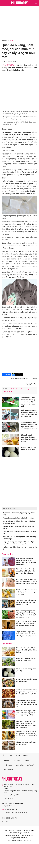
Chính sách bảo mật (25, 840)
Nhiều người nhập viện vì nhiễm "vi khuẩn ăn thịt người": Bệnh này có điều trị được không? (26, 561)
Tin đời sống (8, 770)
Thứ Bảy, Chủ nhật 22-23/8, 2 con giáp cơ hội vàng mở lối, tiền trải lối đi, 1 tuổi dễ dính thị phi (26, 735)
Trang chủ (4, 40)
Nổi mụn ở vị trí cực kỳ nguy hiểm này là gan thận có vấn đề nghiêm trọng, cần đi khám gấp (26, 581)
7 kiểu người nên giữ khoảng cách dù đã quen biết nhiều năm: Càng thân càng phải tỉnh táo (26, 703)
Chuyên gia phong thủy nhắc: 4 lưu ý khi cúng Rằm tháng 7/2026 (19, 522)
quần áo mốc (13, 389)
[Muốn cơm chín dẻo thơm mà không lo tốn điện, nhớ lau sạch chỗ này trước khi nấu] (10, 427)
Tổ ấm (11, 40)
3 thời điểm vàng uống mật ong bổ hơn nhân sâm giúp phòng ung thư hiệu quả (25, 571)
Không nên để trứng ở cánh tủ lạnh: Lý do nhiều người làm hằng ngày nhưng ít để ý (26, 713)
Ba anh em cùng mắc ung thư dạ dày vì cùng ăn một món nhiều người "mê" (26, 602)
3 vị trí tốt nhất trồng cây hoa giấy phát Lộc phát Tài (19, 532)
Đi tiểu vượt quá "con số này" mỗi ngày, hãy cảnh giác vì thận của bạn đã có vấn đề (26, 623)
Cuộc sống (20, 765)
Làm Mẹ (25, 755)
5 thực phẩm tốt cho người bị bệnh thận (28, 449)
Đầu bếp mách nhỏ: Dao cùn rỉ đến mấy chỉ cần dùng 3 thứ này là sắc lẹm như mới (28, 402)
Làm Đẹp (7, 760)
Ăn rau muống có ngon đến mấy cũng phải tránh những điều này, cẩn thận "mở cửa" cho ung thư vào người (26, 614)
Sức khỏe (17, 760)
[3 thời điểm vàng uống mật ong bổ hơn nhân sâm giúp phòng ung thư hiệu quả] (8, 572)
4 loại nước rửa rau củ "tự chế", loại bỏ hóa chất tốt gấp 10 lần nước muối (19, 123)
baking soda (8, 391)
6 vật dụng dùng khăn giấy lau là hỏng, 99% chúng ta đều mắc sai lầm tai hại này (29, 413)
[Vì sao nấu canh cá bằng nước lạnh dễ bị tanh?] (8, 682)
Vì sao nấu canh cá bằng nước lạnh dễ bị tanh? (19, 518)
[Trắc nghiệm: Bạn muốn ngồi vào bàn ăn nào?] (8, 745)
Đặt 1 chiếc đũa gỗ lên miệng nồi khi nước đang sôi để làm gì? (19, 538)
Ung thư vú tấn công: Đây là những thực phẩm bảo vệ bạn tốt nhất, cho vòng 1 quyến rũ (26, 634)
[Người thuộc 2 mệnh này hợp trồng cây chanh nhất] (8, 661)
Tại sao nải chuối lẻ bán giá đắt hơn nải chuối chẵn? (18, 527)
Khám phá (30, 765)
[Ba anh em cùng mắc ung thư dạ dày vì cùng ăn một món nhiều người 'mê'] (8, 603)
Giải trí (26, 760)
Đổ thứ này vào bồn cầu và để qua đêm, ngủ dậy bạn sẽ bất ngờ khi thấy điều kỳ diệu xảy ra (20, 113)
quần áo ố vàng (24, 389)
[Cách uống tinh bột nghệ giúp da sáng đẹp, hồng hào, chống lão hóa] (10, 439)
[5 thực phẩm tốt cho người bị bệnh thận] (10, 452)
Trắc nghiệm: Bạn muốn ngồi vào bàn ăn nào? (26, 743)
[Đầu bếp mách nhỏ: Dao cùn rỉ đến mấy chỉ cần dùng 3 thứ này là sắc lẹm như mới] (10, 402)
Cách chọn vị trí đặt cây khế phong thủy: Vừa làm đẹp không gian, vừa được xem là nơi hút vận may (26, 724)
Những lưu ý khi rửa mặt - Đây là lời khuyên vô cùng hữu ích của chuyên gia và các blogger (20, 118)
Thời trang (8, 765)
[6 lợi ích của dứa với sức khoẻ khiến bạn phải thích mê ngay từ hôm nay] (8, 593)
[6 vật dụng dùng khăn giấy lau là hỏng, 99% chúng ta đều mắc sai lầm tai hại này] (10, 414)
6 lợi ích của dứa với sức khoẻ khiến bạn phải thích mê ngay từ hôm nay (26, 592)
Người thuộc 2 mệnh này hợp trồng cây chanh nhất (19, 514)
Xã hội (10, 755)
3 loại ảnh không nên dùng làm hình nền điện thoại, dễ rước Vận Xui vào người (18, 543)
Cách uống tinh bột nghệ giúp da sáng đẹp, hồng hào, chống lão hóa (29, 438)
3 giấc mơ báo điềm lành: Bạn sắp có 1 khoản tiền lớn (20, 548)
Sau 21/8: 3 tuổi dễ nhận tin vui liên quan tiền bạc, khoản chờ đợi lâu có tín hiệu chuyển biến (26, 692)
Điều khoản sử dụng (13, 840)
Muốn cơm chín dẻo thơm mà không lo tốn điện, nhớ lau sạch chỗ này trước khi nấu (29, 426)
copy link (34, 378)
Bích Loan (34, 384)
